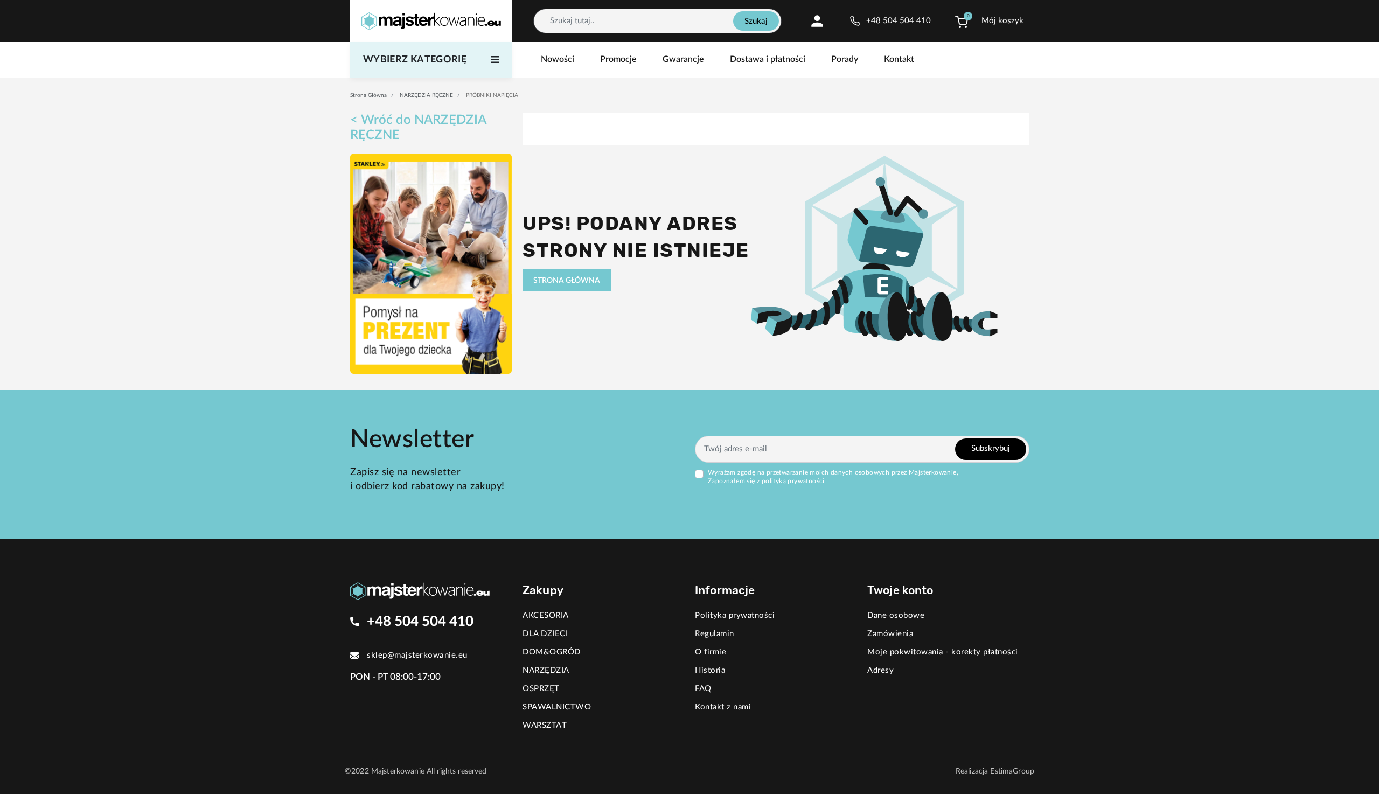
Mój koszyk (1002, 21)
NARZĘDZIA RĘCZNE (426, 95)
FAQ (703, 689)
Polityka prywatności (735, 615)
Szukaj (756, 21)
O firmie (710, 652)
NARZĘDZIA (546, 670)
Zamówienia (890, 634)
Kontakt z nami (723, 707)
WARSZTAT (545, 725)
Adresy (880, 670)
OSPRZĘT (541, 689)
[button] (961, 21)
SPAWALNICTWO (557, 707)
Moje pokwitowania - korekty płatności (942, 652)
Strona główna (368, 95)
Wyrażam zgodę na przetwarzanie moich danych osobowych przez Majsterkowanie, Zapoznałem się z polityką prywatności (833, 476)
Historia (710, 670)
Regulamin (714, 634)
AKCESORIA (546, 615)
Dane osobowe (895, 615)
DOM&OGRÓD (552, 652)
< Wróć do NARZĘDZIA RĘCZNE (418, 128)
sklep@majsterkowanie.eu (417, 655)
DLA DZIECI (545, 634)
